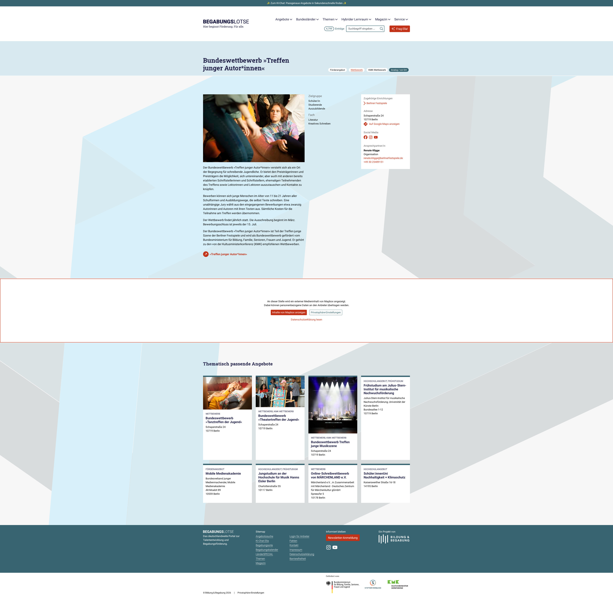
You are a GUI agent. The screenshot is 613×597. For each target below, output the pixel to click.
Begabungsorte (264, 545)
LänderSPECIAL (264, 554)
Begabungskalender (267, 549)
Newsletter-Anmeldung (343, 537)
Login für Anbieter (299, 536)
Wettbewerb (357, 70)
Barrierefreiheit (298, 558)
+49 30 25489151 (374, 161)
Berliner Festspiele (377, 103)
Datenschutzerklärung (302, 554)
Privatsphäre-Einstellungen (326, 312)
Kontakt (294, 545)
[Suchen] (381, 29)
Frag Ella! (402, 28)
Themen (260, 558)
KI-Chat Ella (262, 540)
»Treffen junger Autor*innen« (228, 254)
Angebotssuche (264, 536)
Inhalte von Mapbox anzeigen (288, 312)
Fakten (293, 540)
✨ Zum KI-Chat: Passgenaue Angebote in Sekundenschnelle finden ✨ (306, 3)
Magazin (261, 563)
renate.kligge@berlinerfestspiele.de (383, 158)
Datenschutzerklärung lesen (306, 319)
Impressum (296, 549)
